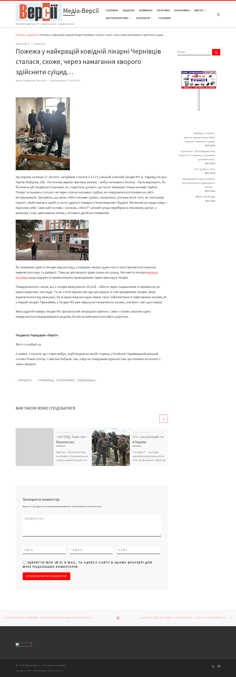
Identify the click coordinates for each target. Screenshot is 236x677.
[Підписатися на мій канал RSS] (213, 666)
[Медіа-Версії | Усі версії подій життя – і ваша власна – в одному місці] (39, 11)
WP (29, 670)
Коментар (34, 518)
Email (77, 550)
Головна (20, 34)
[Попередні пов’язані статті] (155, 419)
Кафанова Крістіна (34, 80)
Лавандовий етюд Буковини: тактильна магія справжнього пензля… (198, 183)
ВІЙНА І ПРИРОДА (205, 196)
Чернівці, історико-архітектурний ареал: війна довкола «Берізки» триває (199, 137)
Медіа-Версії (32, 665)
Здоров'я (32, 34)
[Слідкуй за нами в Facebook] (218, 666)
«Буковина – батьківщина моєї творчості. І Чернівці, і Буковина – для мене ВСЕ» (197, 155)
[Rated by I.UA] (24, 645)
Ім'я (28, 550)
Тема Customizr (56, 670)
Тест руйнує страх (204, 169)
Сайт (122, 550)
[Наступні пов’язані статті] (163, 419)
